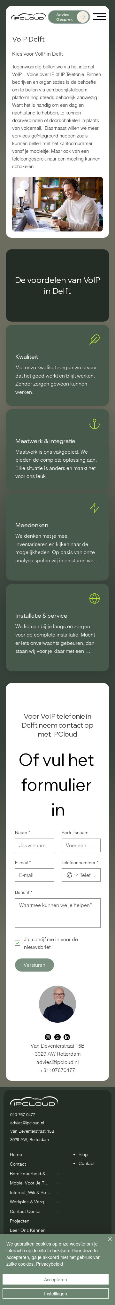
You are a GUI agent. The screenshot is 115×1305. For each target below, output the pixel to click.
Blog (83, 1154)
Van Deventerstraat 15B (32, 1131)
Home (16, 1154)
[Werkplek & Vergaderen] (58, 1202)
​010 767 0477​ (22, 1114)
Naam (22, 832)
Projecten (19, 1221)
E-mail (23, 862)
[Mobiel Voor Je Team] (58, 1183)
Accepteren (55, 1279)
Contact (18, 1164)
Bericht (23, 892)
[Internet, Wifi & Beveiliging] (58, 1193)
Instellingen (55, 1293)
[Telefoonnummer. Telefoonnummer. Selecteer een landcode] (72, 875)
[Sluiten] (106, 1243)
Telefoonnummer (80, 862)
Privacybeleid (49, 1264)
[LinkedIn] (67, 1037)
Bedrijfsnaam (75, 832)
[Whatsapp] (57, 1037)
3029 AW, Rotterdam (29, 1139)
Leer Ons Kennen (28, 1230)
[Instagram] (48, 1037)
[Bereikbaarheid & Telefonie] (58, 1174)
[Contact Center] (58, 1211)
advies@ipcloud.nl (57, 1062)
